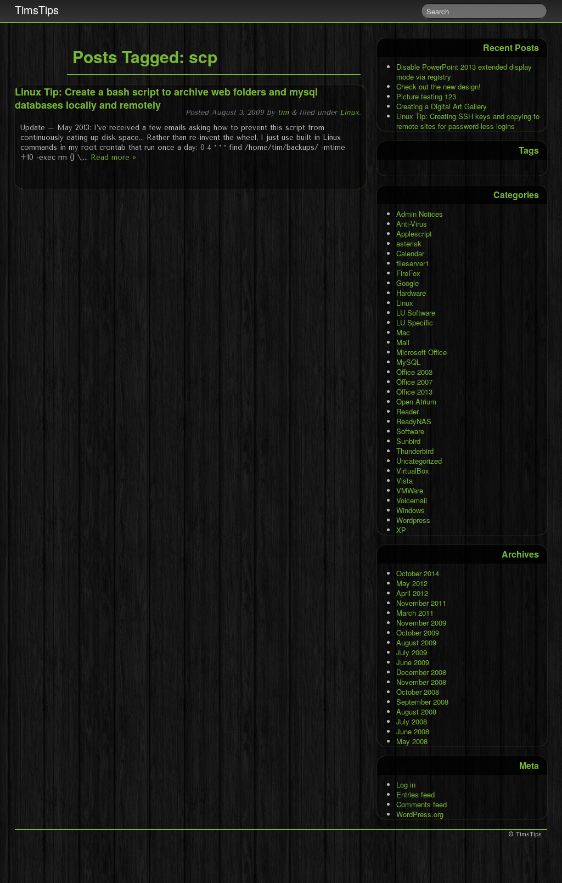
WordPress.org (419, 814)
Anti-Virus (411, 223)
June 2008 (412, 731)
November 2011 (421, 603)
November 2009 (421, 622)
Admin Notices (419, 214)
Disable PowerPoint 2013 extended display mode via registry (464, 71)
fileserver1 (412, 263)
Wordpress (413, 520)
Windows (410, 510)
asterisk (409, 243)
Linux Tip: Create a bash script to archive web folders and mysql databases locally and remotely (166, 98)
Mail (402, 342)
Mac (403, 332)
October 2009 (417, 632)
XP (401, 530)
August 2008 (416, 711)
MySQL (408, 362)
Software (410, 431)
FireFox (408, 273)
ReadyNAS (413, 421)
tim (283, 112)
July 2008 (411, 721)
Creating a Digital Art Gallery (441, 106)
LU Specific (414, 322)
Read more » (113, 157)
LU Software (415, 312)
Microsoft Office (421, 352)
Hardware (411, 293)
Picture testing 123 (426, 96)
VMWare (409, 490)
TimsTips (37, 10)
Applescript (414, 233)
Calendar (410, 253)
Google (407, 283)
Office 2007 (414, 381)
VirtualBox (412, 470)
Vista (404, 480)
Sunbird (408, 441)
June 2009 (412, 662)
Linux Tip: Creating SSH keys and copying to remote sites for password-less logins (467, 121)
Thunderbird (415, 451)
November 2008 (421, 682)
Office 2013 (414, 391)
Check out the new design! (438, 86)
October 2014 (417, 573)
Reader (407, 411)
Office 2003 (414, 372)
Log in (405, 784)
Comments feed (421, 804)
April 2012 (412, 593)
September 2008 (422, 701)
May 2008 (412, 741)
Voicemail (411, 500)
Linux (349, 112)
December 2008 (421, 672)
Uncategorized (419, 460)
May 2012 (412, 583)
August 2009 (416, 642)
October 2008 (417, 692)
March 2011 (415, 613)
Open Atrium (416, 401)
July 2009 (411, 652)
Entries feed (415, 794)
